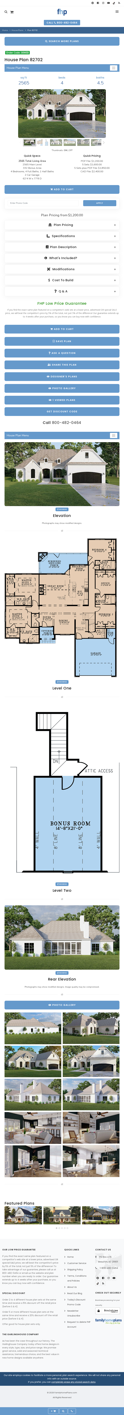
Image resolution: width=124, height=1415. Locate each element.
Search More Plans (63, 41)
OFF (71, 150)
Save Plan (63, 341)
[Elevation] (62, 113)
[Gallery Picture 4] (33, 1061)
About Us (72, 1287)
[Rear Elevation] (62, 937)
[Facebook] (98, 3)
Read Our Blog (74, 1293)
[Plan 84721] (62, 1215)
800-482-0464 (66, 422)
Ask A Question (63, 353)
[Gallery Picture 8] (33, 1128)
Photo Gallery (63, 388)
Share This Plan (64, 365)
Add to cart (63, 189)
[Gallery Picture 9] (91, 1161)
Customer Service (76, 1263)
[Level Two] (62, 791)
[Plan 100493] (23, 1215)
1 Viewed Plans (63, 400)
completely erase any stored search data (73, 1382)
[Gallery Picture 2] (91, 1028)
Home (5, 30)
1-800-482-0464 (109, 1268)
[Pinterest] (92, 3)
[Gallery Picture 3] (91, 1061)
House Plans (17, 30)
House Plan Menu (18, 68)
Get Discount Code (62, 411)
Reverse (63, 509)
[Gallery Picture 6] (33, 1095)
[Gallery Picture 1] (33, 1028)
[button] (56, 1228)
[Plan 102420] (100, 1215)
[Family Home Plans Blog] (119, 3)
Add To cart (63, 329)
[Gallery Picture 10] (33, 1161)
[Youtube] (108, 3)
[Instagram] (103, 3)
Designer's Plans (63, 376)
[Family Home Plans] (62, 12)
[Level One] (62, 607)
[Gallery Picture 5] (91, 1094)
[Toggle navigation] (113, 68)
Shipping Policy (75, 1269)
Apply (99, 203)
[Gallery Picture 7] (91, 1128)
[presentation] (7, 1215)
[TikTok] (113, 3)
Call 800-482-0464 (62, 22)
